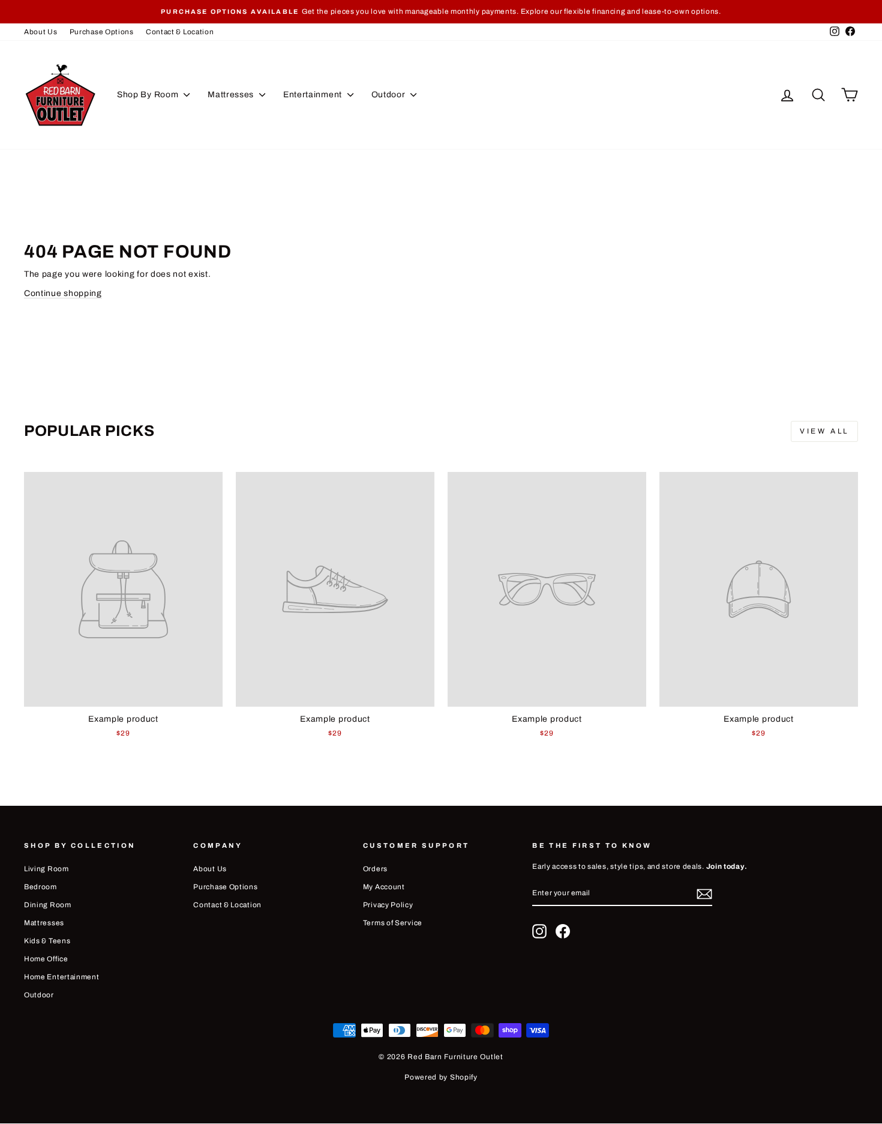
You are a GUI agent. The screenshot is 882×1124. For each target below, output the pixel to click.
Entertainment (313, 94)
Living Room (46, 868)
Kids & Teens (47, 940)
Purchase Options (102, 31)
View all (824, 431)
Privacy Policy (388, 904)
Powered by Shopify (441, 1077)
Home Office (46, 958)
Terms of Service (392, 922)
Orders (375, 868)
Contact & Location (180, 31)
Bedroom (40, 886)
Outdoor (389, 94)
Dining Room (47, 904)
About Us (41, 31)
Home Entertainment (62, 976)
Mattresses (232, 94)
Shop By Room (149, 94)
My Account (384, 886)
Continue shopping (63, 293)
